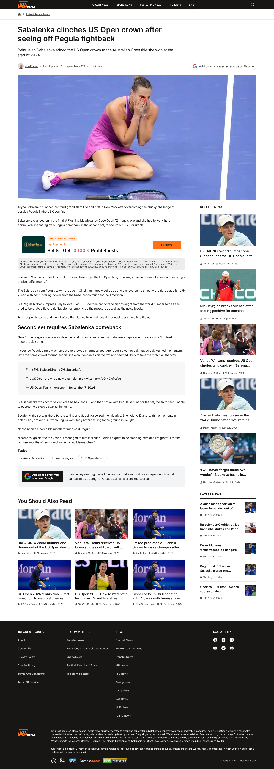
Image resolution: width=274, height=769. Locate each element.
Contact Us (24, 648)
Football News (99, 4)
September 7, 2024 (81, 387)
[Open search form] (252, 4)
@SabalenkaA (71, 369)
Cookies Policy (26, 665)
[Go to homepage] (27, 4)
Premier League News (128, 648)
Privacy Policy (26, 656)
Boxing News (123, 682)
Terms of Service (28, 682)
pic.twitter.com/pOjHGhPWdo (100, 378)
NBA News (121, 665)
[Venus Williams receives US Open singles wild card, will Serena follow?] (101, 524)
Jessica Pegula (64, 458)
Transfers (175, 4)
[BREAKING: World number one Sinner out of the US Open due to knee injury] (44, 524)
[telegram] (223, 648)
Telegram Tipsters (78, 673)
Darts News (122, 690)
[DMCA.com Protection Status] (115, 762)
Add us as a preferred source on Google (226, 66)
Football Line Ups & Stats (82, 665)
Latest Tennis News (38, 14)
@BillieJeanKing (45, 369)
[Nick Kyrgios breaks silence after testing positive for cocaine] (228, 284)
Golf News (121, 698)
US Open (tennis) (94, 458)
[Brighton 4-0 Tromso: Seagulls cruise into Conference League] (250, 569)
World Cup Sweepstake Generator (87, 648)
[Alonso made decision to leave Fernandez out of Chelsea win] (250, 507)
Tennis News (123, 715)
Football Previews (150, 4)
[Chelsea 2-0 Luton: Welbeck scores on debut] (250, 590)
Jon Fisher (31, 66)
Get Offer (166, 245)
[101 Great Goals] (30, 747)
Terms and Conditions (31, 673)
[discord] (231, 648)
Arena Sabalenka (33, 458)
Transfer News (75, 640)
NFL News (121, 673)
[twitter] (223, 640)
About (21, 640)
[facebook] (215, 640)
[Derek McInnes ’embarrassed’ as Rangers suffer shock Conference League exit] (250, 548)
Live (191, 4)
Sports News (124, 4)
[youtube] (215, 648)
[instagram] (231, 640)
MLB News (121, 707)
